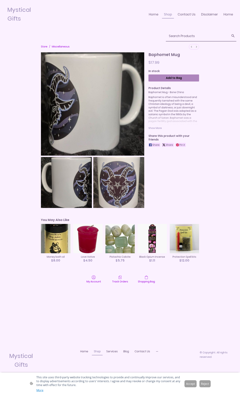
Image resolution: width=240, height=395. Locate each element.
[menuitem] (191, 46)
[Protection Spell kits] (184, 238)
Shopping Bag (146, 281)
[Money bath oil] (55, 238)
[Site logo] (22, 25)
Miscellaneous (61, 46)
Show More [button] (155, 128)
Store (44, 46)
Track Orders (120, 281)
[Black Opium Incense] (152, 238)
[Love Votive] (88, 238)
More (39, 390)
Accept (190, 384)
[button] (233, 36)
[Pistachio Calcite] (120, 238)
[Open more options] (157, 351)
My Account (93, 281)
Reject (205, 384)
